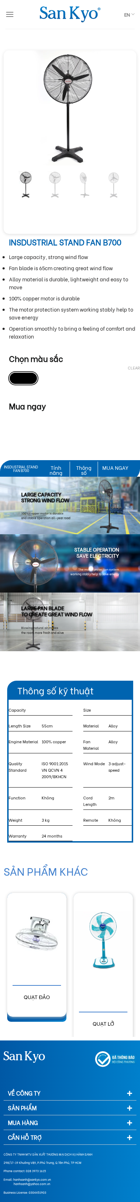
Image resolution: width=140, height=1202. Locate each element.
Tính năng (56, 470)
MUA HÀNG (23, 1122)
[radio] (23, 378)
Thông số (84, 470)
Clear (134, 367)
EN (127, 14)
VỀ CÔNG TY (24, 1093)
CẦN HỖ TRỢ (25, 1137)
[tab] (70, 1093)
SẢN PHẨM (22, 1107)
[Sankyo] (70, 14)
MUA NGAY (115, 467)
